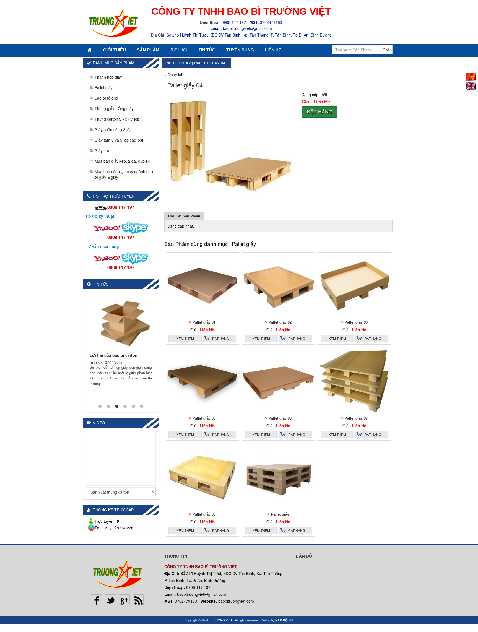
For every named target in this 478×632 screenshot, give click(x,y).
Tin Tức (207, 50)
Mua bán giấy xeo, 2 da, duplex (122, 161)
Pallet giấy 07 (356, 418)
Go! (386, 50)
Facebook (96, 599)
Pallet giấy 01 (204, 322)
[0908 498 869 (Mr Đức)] (107, 227)
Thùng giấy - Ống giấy (114, 108)
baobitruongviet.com (236, 601)
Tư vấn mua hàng (102, 246)
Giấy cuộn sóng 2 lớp (113, 129)
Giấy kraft (103, 150)
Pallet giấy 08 (204, 514)
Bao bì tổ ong (106, 98)
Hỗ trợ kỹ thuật (100, 216)
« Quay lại (173, 74)
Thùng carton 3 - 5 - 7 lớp (117, 119)
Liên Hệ (273, 50)
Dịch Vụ (179, 50)
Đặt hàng (319, 112)
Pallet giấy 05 (204, 418)
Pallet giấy (280, 514)
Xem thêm (185, 338)
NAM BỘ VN (284, 620)
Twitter (110, 599)
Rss (138, 599)
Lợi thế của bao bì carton (113, 355)
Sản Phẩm (148, 50)
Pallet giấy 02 (280, 322)
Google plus (124, 599)
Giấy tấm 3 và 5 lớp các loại (119, 140)
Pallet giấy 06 (280, 418)
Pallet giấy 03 (356, 322)
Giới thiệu (114, 50)
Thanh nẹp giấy (108, 77)
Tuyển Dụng (240, 50)
